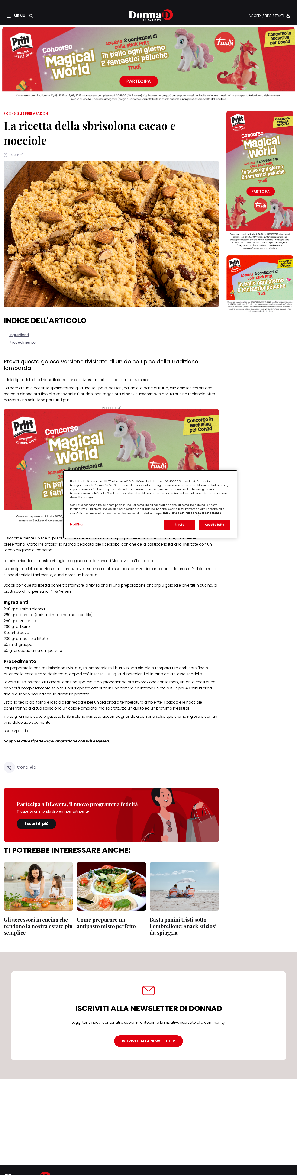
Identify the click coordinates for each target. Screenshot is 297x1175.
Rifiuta (179, 524)
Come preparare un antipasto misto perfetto (106, 923)
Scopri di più (36, 823)
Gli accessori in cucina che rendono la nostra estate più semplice (38, 926)
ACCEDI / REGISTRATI (266, 15)
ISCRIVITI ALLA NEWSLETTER (148, 1041)
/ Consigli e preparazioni (26, 113)
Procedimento (22, 342)
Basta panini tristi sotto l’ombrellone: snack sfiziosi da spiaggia (183, 926)
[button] (16, 16)
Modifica (76, 524)
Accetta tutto (214, 524)
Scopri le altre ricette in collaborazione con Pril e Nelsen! (57, 741)
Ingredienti (19, 335)
